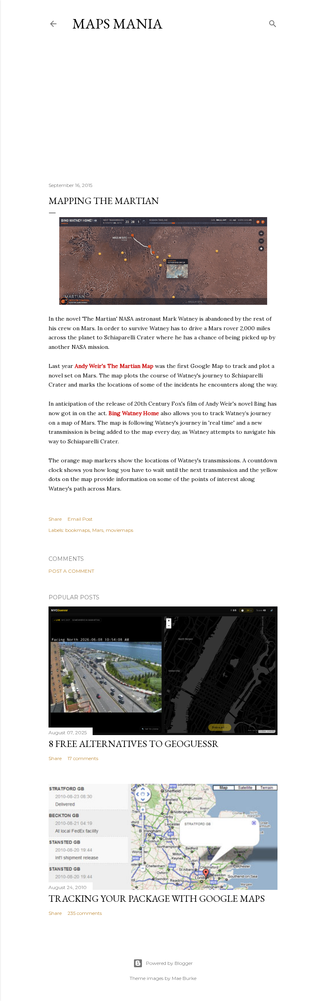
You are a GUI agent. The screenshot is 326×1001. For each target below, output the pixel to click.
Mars (97, 530)
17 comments (83, 758)
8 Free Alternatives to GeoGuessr (134, 743)
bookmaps (77, 530)
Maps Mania (117, 23)
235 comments (85, 913)
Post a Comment (71, 571)
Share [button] (55, 519)
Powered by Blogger (169, 963)
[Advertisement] (163, 106)
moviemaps (119, 530)
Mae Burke (184, 978)
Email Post (80, 519)
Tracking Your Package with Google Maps (157, 898)
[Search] (272, 22)
